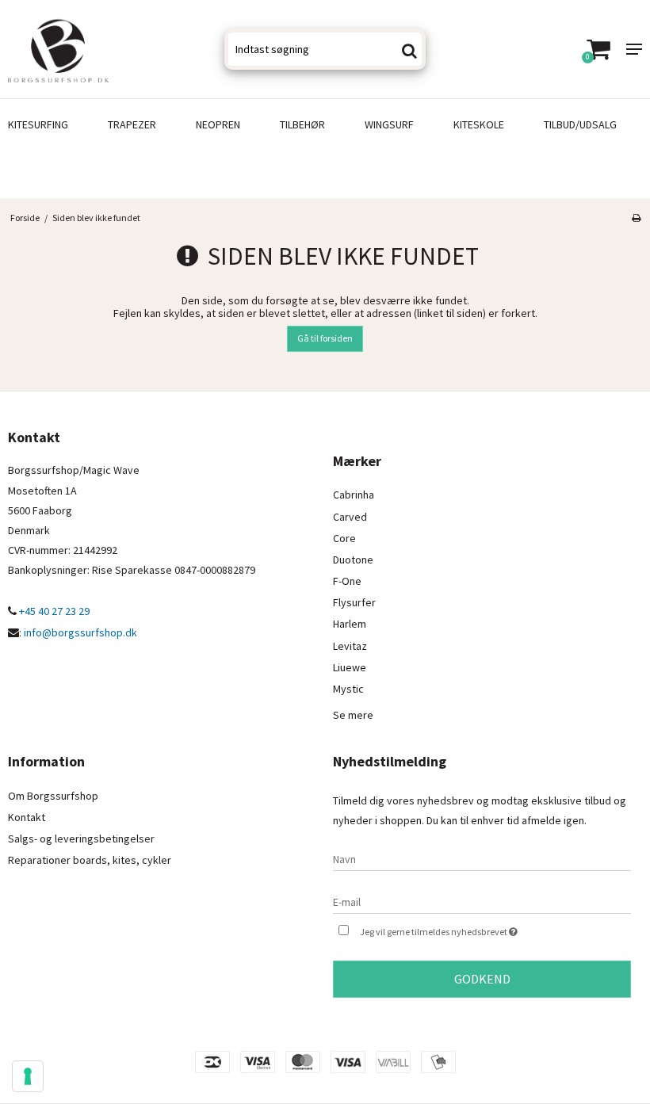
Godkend (482, 979)
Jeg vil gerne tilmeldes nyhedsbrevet (478, 928)
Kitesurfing (38, 124)
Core (344, 538)
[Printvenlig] (636, 217)
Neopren (218, 124)
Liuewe (349, 667)
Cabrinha (353, 494)
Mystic (348, 689)
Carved (350, 517)
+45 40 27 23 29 (53, 611)
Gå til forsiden (325, 338)
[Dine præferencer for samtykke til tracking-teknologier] (28, 1076)
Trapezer (132, 124)
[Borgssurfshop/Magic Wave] (108, 49)
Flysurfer (354, 602)
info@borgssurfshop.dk (80, 632)
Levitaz (350, 646)
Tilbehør (302, 124)
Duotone (353, 559)
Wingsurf (389, 124)
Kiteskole (478, 124)
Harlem (349, 624)
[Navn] (482, 858)
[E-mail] (482, 901)
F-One (347, 581)
